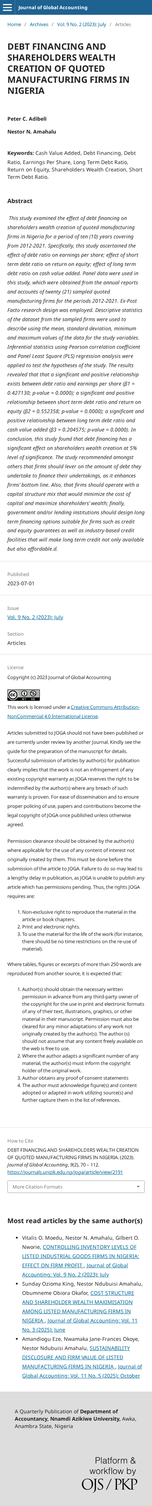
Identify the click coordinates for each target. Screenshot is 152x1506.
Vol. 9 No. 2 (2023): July (81, 24)
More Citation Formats (37, 1186)
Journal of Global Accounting (52, 7)
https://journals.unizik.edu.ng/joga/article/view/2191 (65, 1172)
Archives (39, 24)
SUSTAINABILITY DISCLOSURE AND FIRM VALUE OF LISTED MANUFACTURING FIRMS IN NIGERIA (76, 1357)
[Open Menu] (7, 7)
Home (14, 24)
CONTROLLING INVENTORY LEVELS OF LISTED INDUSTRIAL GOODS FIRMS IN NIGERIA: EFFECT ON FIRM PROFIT (80, 1256)
